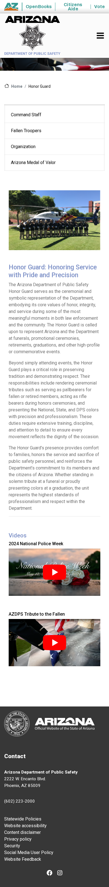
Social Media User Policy (28, 852)
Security (12, 845)
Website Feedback (22, 859)
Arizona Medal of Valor (33, 162)
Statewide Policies (22, 819)
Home (16, 86)
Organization (23, 146)
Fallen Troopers (26, 130)
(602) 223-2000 (19, 801)
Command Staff (26, 114)
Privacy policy (18, 839)
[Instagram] (59, 873)
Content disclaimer (22, 832)
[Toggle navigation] (101, 35)
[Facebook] (50, 873)
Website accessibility (25, 825)
